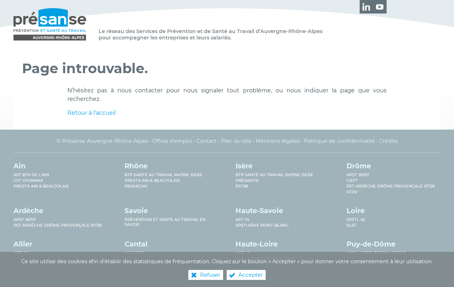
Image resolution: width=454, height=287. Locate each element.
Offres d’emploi (172, 141)
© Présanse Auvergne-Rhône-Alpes (102, 141)
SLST (351, 225)
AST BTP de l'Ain (31, 174)
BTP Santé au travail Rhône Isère (163, 174)
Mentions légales (278, 141)
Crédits (388, 141)
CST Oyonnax (28, 180)
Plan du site (236, 141)
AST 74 (242, 219)
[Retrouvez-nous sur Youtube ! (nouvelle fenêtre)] (380, 6)
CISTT (352, 180)
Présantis (247, 180)
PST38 (242, 186)
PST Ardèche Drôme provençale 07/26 (391, 186)
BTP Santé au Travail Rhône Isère (275, 174)
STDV (352, 191)
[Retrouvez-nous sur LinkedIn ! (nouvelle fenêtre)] (366, 6)
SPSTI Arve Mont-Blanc (262, 225)
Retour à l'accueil (91, 112)
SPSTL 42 (356, 219)
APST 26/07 (358, 174)
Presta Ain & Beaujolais (41, 186)
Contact (206, 141)
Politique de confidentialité (339, 141)
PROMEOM (135, 186)
